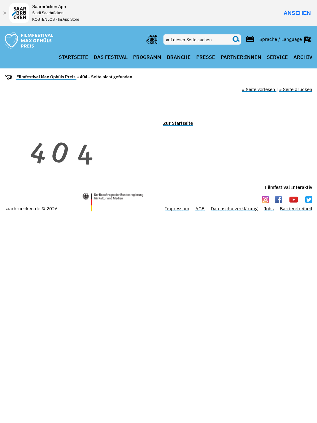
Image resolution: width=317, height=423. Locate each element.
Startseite (73, 57)
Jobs (269, 208)
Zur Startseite (178, 123)
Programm (147, 57)
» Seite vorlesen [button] (259, 89)
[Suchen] (236, 39)
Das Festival (111, 57)
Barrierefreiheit (296, 208)
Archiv (302, 57)
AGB (200, 208)
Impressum (177, 208)
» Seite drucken (295, 89)
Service (277, 57)
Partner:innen (241, 57)
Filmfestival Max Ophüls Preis (46, 77)
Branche (179, 57)
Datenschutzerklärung (234, 208)
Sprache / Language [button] (281, 39)
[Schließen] (5, 13)
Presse (205, 57)
